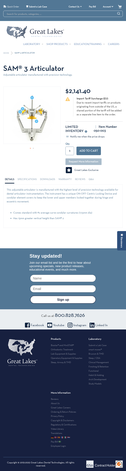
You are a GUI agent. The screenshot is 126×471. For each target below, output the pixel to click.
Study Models (95, 383)
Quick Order (13, 6)
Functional (94, 370)
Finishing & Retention (99, 366)
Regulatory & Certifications (63, 424)
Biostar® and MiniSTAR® (62, 345)
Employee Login (58, 445)
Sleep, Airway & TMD (61, 362)
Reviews (80, 179)
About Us (55, 403)
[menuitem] (75, 6)
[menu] (75, 6)
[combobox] (63, 14)
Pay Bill (92, 6)
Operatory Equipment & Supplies (66, 358)
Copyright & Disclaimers (62, 420)
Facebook (37, 325)
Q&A (91, 179)
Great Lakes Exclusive (85, 170)
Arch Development (97, 379)
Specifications (27, 179)
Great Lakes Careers (61, 407)
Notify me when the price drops (87, 136)
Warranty (65, 179)
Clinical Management (99, 362)
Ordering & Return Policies (63, 411)
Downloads (47, 179)
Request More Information (83, 161)
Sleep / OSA (94, 358)
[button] (30, 148)
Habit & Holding (96, 375)
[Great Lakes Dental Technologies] (35, 32)
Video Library (57, 428)
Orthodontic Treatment (62, 349)
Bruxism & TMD (96, 353)
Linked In (101, 325)
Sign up (63, 299)
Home (6, 53)
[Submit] (119, 13)
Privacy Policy (57, 416)
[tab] (9, 179)
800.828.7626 (70, 314)
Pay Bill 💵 (56, 441)
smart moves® (95, 349)
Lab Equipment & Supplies (63, 353)
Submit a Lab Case (38, 6)
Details (9, 179)
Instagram (79, 325)
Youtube (58, 325)
